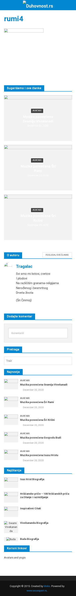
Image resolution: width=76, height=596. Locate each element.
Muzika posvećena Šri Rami (38, 168)
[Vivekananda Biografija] (11, 526)
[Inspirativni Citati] (11, 511)
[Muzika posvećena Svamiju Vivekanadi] (11, 384)
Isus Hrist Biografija (32, 479)
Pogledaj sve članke (57, 255)
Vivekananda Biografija (34, 522)
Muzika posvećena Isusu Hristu (39, 455)
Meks (47, 586)
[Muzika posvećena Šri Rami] (11, 401)
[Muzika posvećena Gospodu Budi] (11, 437)
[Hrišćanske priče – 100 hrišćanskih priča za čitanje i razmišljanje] (11, 497)
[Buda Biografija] (11, 539)
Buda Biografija (29, 539)
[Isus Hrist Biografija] (11, 482)
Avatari (37, 110)
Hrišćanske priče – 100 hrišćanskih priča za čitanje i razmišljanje (44, 495)
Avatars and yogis (15, 557)
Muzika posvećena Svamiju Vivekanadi (38, 119)
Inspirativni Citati (30, 508)
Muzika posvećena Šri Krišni (38, 218)
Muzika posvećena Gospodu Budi (40, 437)
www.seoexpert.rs (37, 590)
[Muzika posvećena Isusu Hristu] (11, 454)
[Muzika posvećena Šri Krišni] (11, 419)
